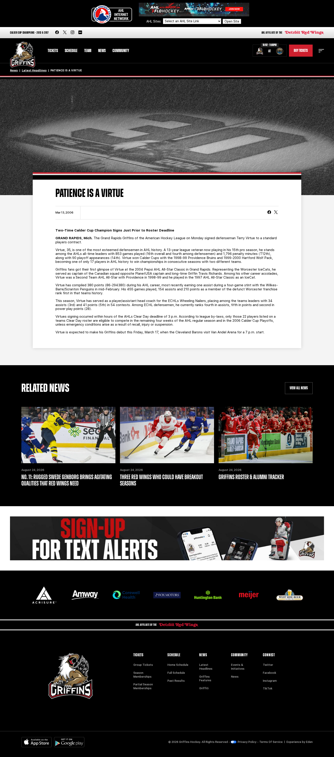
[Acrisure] (44, 595)
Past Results (176, 680)
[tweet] (276, 212)
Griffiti (204, 688)
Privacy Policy (247, 742)
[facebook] (57, 33)
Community (120, 50)
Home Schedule (177, 664)
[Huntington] (208, 595)
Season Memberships (142, 674)
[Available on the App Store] (36, 742)
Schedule (71, 50)
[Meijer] (248, 595)
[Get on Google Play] (69, 742)
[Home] (22, 55)
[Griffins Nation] (167, 538)
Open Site (231, 21)
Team (87, 50)
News (102, 50)
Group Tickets (143, 664)
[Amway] (85, 595)
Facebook (269, 672)
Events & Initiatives (237, 666)
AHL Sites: (154, 21)
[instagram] (72, 33)
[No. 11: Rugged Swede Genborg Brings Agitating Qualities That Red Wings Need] (68, 435)
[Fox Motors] (167, 595)
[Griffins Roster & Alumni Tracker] (266, 435)
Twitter (268, 664)
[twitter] (64, 33)
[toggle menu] (321, 50)
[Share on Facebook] (269, 212)
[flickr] (80, 32)
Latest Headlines (34, 70)
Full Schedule (176, 672)
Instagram (270, 680)
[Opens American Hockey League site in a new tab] (112, 14)
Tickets (53, 50)
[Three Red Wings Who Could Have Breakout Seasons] (167, 435)
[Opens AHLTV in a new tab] (194, 9)
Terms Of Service (271, 742)
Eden (309, 742)
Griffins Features (205, 678)
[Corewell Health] (126, 595)
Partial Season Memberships (143, 686)
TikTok (267, 688)
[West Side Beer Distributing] (289, 595)
